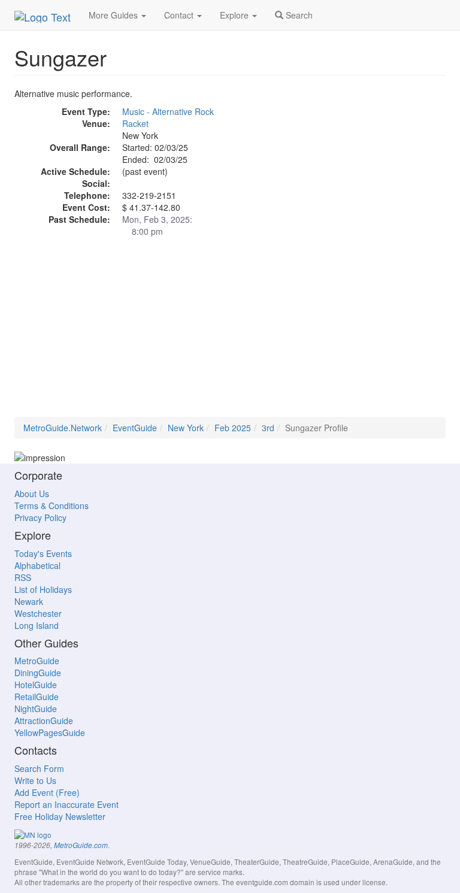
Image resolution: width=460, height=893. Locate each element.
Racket (135, 123)
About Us (31, 494)
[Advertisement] (230, 333)
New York (186, 428)
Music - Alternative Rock (168, 111)
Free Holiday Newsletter (59, 816)
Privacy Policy (40, 517)
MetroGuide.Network (62, 428)
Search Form (39, 768)
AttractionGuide (43, 720)
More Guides (114, 15)
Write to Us (35, 780)
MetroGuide (36, 661)
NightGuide (35, 709)
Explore (235, 15)
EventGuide (135, 428)
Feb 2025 (232, 428)
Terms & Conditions (51, 505)
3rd (268, 428)
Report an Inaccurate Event (66, 804)
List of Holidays (43, 589)
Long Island (36, 625)
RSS (22, 577)
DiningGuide (37, 673)
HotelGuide (35, 685)
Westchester (38, 613)
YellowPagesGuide (49, 732)
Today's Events (43, 553)
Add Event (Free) (47, 792)
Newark (28, 601)
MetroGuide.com (81, 845)
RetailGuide (36, 697)
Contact (180, 15)
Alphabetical (37, 565)
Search (298, 15)
